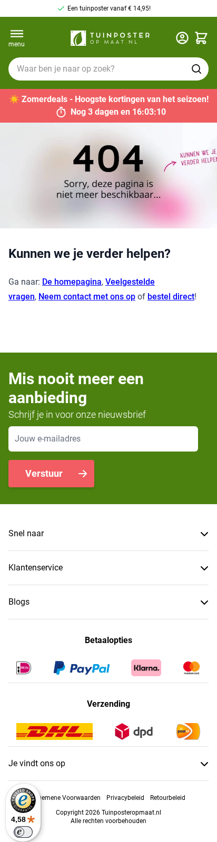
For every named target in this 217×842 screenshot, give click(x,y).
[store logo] (110, 38)
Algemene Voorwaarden (66, 797)
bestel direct (170, 297)
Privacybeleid (125, 797)
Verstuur (44, 473)
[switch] (23, 832)
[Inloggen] (182, 38)
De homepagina (72, 282)
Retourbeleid (167, 797)
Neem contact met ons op (86, 297)
